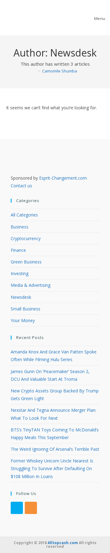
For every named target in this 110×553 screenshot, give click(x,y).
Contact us (21, 186)
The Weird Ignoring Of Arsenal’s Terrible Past (55, 449)
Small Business (25, 309)
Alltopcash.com (63, 542)
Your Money (23, 320)
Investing (19, 273)
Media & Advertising (30, 285)
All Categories (24, 215)
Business (19, 227)
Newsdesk (21, 297)
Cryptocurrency (26, 238)
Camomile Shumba (59, 71)
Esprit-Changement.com (63, 178)
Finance (18, 250)
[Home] (34, 71)
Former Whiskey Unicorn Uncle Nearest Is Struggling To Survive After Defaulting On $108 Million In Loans (52, 468)
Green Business (26, 262)
